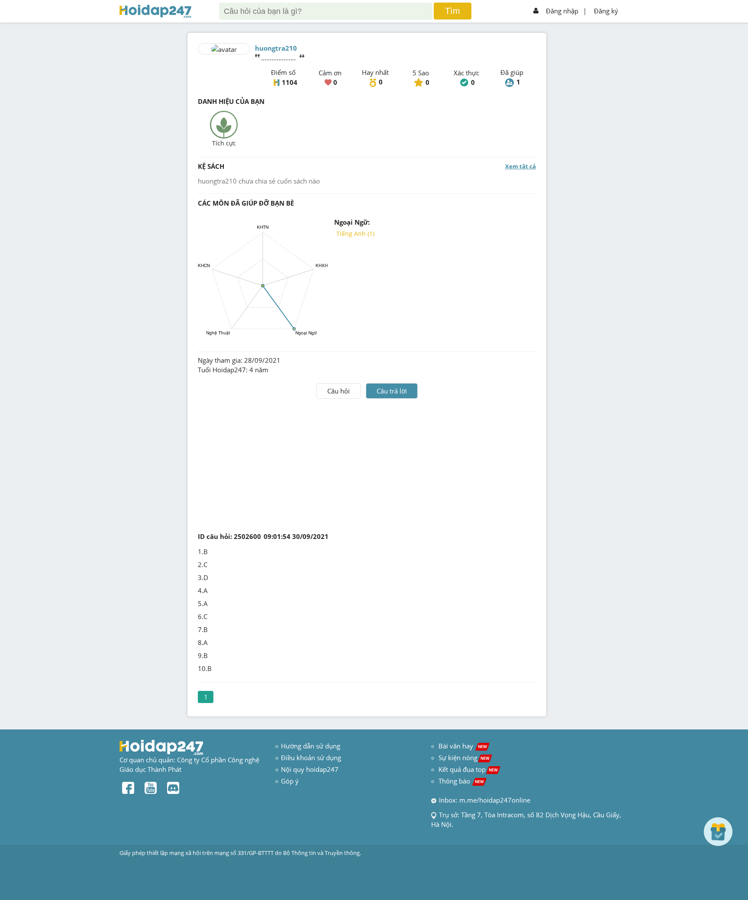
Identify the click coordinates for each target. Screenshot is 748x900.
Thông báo (461, 781)
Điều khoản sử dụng (311, 757)
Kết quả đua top (468, 769)
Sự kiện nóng (464, 757)
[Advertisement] (367, 463)
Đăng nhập (562, 10)
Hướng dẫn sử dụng (310, 746)
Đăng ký (606, 10)
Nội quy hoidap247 (310, 769)
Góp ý (290, 781)
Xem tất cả (520, 166)
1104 (289, 82)
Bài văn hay (462, 746)
